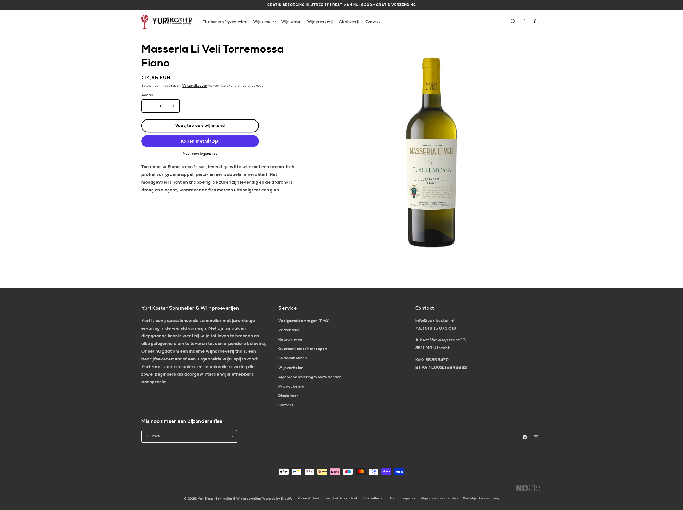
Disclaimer (288, 395)
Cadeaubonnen (292, 358)
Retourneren (290, 339)
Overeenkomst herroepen (302, 348)
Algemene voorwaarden (439, 498)
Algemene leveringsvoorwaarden (310, 377)
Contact (285, 405)
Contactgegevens (403, 498)
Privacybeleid (291, 386)
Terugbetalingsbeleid (340, 498)
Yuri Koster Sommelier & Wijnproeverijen (229, 499)
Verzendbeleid (374, 498)
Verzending (289, 330)
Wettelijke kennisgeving (481, 498)
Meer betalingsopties (200, 154)
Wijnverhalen (290, 367)
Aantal (147, 95)
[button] (264, 21)
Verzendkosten (194, 86)
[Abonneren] (231, 436)
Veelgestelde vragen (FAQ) (304, 320)
